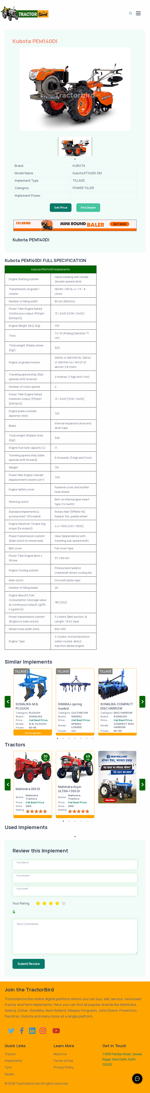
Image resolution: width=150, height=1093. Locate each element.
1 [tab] (75, 159)
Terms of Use (63, 1060)
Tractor (10, 1054)
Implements (13, 1060)
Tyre (8, 1067)
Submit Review (29, 964)
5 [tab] (81, 738)
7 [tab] (93, 738)
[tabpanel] (75, 146)
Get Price (60, 207)
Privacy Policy (64, 1067)
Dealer (9, 1074)
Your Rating (20, 903)
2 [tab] (63, 738)
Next (142, 702)
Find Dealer (88, 207)
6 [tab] (87, 738)
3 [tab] (69, 738)
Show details (33, 733)
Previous (8, 702)
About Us (60, 1054)
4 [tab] (75, 738)
